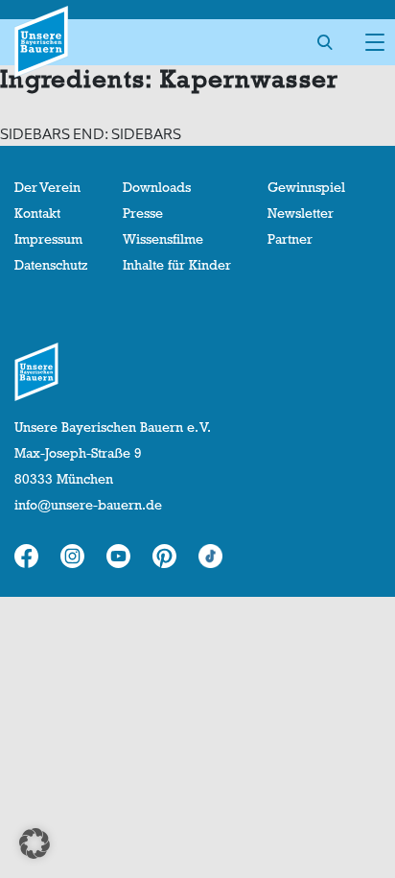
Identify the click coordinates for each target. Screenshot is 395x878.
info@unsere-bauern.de (88, 504)
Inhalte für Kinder (177, 265)
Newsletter (300, 213)
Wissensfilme (163, 239)
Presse (143, 213)
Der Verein (47, 187)
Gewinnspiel (306, 187)
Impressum (48, 239)
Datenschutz (50, 265)
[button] (34, 843)
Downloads (157, 187)
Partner (290, 239)
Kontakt (37, 213)
